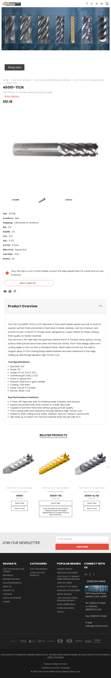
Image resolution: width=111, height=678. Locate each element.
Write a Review (11, 96)
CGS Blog (7, 594)
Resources (8, 575)
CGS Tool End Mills (38, 569)
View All (60, 612)
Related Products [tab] (53, 435)
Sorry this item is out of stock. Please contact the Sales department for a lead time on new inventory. (55, 511)
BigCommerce (60, 664)
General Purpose (64, 569)
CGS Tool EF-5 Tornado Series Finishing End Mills (68, 577)
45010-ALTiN (91, 495)
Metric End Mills (64, 594)
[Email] (5, 291)
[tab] (55, 306)
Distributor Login (11, 579)
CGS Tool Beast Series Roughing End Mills (67, 599)
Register (17, 598)
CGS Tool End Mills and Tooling (13, 570)
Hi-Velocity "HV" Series (67, 586)
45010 (19, 495)
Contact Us (8, 590)
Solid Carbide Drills (66, 604)
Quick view (19, 503)
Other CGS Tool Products (37, 574)
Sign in (6, 598)
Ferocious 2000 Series (67, 572)
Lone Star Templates (61, 668)
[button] (14, 67)
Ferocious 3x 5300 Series (68, 590)
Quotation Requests (12, 583)
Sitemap (6, 601)
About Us (7, 586)
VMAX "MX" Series (64, 583)
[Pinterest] (14, 291)
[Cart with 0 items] (101, 3)
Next (108, 467)
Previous (3, 467)
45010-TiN (56, 495)
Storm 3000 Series (65, 608)
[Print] (10, 291)
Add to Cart (19, 508)
